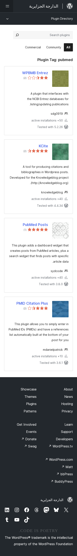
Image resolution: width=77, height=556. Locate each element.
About (68, 389)
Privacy (67, 411)
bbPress (64, 474)
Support (67, 432)
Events (31, 432)
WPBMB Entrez (35, 73)
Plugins (31, 404)
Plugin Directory (62, 18)
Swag (30, 446)
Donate (29, 439)
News (68, 397)
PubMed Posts (35, 224)
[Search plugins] (17, 35)
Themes (30, 397)
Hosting (67, 404)
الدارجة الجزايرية (51, 500)
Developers (64, 439)
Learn (68, 424)
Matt (67, 467)
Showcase (29, 389)
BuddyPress (62, 481)
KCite (43, 146)
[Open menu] (6, 6)
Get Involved (27, 424)
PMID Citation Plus (32, 303)
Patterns (30, 411)
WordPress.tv (60, 446)
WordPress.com (59, 459)
